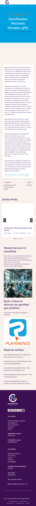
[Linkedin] (9, 410)
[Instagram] (17, 410)
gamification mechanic (12, 14)
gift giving (21, 175)
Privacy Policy (11, 503)
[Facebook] (12, 410)
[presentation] (18, 214)
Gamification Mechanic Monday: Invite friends (18, 229)
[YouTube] (14, 410)
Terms (27, 503)
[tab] (14, 238)
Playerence (7, 314)
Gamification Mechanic (10, 175)
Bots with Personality (16, 266)
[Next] (31, 220)
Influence (29, 184)
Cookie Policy (23, 501)
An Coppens (8, 31)
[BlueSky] (23, 410)
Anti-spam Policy (13, 501)
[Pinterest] (20, 410)
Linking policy (20, 503)
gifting (27, 175)
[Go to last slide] (4, 220)
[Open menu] (29, 2)
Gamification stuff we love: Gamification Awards (10, 186)
